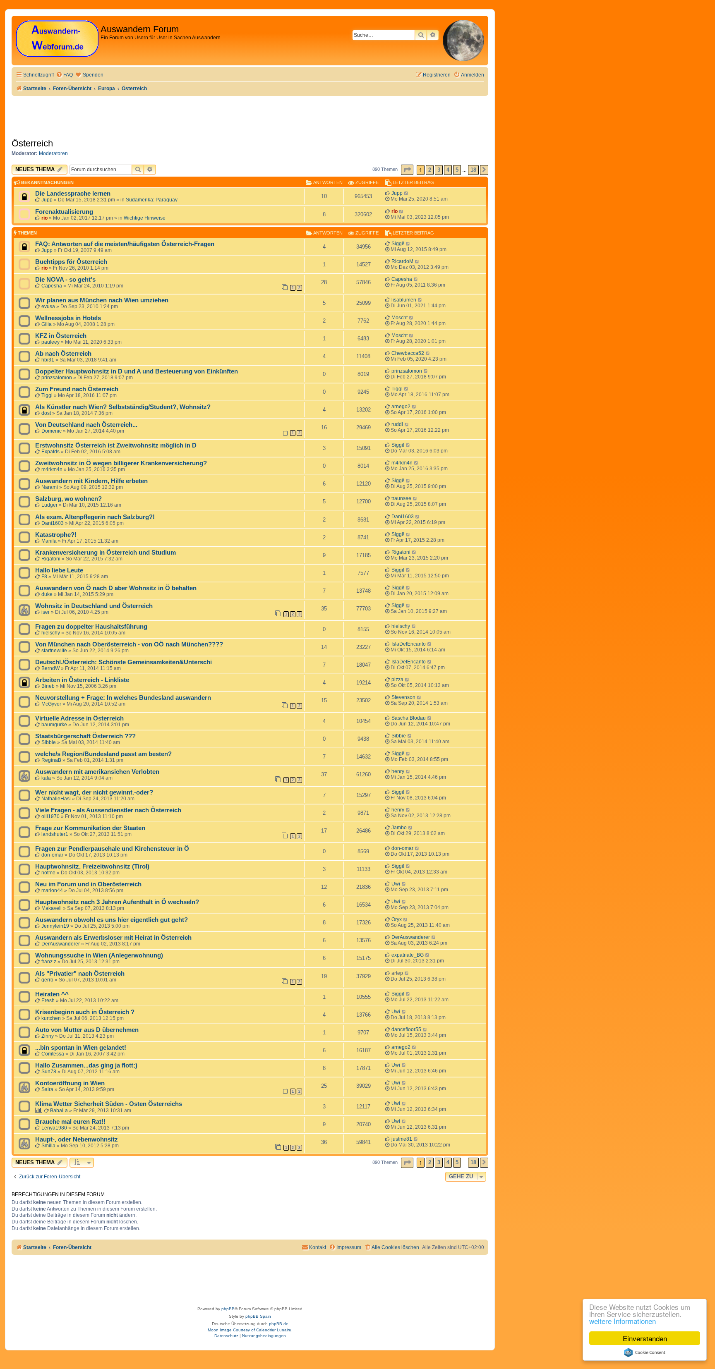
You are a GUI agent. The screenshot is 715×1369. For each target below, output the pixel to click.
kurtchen (51, 1018)
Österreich (32, 143)
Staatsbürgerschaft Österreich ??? (85, 736)
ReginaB (51, 760)
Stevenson (403, 697)
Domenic (51, 431)
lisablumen (403, 300)
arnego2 (400, 406)
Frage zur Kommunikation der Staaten (90, 828)
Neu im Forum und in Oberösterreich (88, 884)
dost (46, 413)
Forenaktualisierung (64, 211)
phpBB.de (278, 1323)
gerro (47, 980)
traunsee (401, 498)
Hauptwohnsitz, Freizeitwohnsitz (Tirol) (92, 866)
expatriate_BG (407, 955)
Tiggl (47, 395)
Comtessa (52, 1054)
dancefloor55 (406, 1029)
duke (47, 594)
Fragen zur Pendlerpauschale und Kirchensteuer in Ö (112, 848)
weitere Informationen (622, 1320)
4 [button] (447, 170)
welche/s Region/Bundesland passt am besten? (103, 754)
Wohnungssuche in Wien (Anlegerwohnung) (99, 955)
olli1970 (50, 816)
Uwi (395, 884)
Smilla (48, 1146)
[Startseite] (57, 39)
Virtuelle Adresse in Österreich (79, 718)
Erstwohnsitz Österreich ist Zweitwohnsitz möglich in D (116, 445)
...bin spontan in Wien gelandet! (80, 1047)
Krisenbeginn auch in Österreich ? (84, 1012)
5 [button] (457, 170)
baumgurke (54, 725)
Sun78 (48, 1072)
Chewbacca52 (407, 353)
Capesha (51, 286)
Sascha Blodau (408, 718)
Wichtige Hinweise (145, 218)
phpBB (228, 1309)
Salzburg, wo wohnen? (68, 498)
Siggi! (397, 244)
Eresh (48, 1000)
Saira (47, 1089)
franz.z (48, 962)
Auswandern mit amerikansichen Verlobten (97, 771)
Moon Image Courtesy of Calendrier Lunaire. (250, 1330)
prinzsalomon (56, 378)
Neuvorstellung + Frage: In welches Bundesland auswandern (123, 697)
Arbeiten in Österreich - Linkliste (82, 680)
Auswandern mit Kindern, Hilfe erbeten (91, 481)
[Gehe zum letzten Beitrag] (406, 193)
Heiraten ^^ (52, 994)
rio (44, 218)
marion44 (52, 890)
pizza (397, 679)
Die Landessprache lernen (72, 193)
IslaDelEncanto (408, 644)
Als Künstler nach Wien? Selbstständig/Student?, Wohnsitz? (123, 407)
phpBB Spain (258, 1316)
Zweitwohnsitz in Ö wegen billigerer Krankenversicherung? (121, 463)
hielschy (50, 633)
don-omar (52, 855)
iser (45, 612)
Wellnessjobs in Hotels (68, 318)
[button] (407, 170)
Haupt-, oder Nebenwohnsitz (76, 1139)
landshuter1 (54, 834)
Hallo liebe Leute (59, 570)
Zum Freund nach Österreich (76, 389)
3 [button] (438, 170)
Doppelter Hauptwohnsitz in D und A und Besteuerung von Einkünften (136, 371)
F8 (44, 576)
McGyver (51, 704)
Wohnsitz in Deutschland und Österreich (94, 606)
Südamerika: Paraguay (152, 200)
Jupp (47, 200)
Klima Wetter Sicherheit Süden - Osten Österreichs (108, 1104)
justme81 (401, 1139)
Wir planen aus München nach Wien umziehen (101, 300)
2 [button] (429, 170)
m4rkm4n (51, 469)
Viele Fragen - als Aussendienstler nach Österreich (108, 810)
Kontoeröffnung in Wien (70, 1083)
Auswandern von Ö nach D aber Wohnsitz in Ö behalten (116, 588)
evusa (48, 306)
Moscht (399, 318)
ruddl (397, 424)
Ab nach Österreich (63, 353)
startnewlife (54, 650)
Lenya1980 (54, 1128)
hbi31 (47, 360)
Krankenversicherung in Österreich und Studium (105, 552)
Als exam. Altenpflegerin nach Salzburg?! (95, 517)
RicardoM (402, 261)
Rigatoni (50, 559)
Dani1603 (52, 523)
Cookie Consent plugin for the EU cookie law (644, 1352)
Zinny (47, 1036)
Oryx (396, 919)
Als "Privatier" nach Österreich (80, 973)
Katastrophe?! (56, 534)
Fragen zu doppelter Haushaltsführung (91, 626)
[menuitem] (64, 75)
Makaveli (51, 908)
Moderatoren (53, 153)
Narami (49, 487)
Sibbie (48, 742)
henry (397, 771)
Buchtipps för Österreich (71, 261)
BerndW (50, 668)
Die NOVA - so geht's (65, 279)
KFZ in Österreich (60, 336)
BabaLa (59, 1110)
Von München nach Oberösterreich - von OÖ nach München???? (129, 644)
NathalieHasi (56, 799)
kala (46, 778)
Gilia (46, 324)
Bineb (48, 686)
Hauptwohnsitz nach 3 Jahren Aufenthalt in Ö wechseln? (117, 902)
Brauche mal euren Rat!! (70, 1121)
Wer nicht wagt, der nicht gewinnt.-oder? (94, 792)
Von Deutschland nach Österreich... (86, 424)
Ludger (49, 505)
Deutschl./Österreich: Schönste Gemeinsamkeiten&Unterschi (123, 662)
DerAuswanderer (60, 944)
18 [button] (473, 170)
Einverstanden (645, 1338)
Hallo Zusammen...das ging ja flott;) (86, 1065)
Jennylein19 (55, 926)
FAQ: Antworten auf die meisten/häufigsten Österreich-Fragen (124, 244)
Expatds (50, 452)
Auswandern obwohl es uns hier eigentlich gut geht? (111, 920)
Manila (49, 541)
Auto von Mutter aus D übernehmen (87, 1030)
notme (48, 873)
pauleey (50, 342)
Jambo (399, 827)
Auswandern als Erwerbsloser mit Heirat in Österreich (113, 937)
